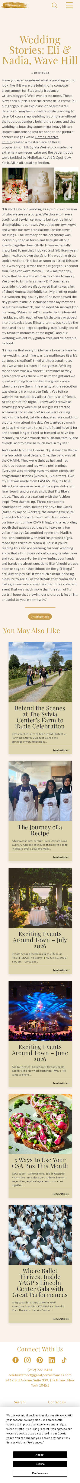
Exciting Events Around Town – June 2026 (40, 1053)
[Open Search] (55, 6)
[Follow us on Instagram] (27, 1364)
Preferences (40, 1473)
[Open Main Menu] (69, 6)
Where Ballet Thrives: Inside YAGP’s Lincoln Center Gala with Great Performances (40, 1282)
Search (19, 1402)
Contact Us (57, 1402)
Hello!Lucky (36, 157)
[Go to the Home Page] (14, 5)
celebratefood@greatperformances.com (40, 1375)
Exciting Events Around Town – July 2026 (40, 940)
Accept (40, 1454)
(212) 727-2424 (40, 1370)
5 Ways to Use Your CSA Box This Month (40, 1163)
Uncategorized (40, 616)
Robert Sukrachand (17, 132)
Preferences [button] (35, 1442)
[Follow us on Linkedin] (52, 1364)
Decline (40, 1464)
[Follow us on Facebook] (15, 1364)
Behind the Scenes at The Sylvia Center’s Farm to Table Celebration (40, 717)
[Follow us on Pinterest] (40, 1364)
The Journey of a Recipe (40, 830)
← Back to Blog (40, 72)
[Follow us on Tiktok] (64, 1364)
